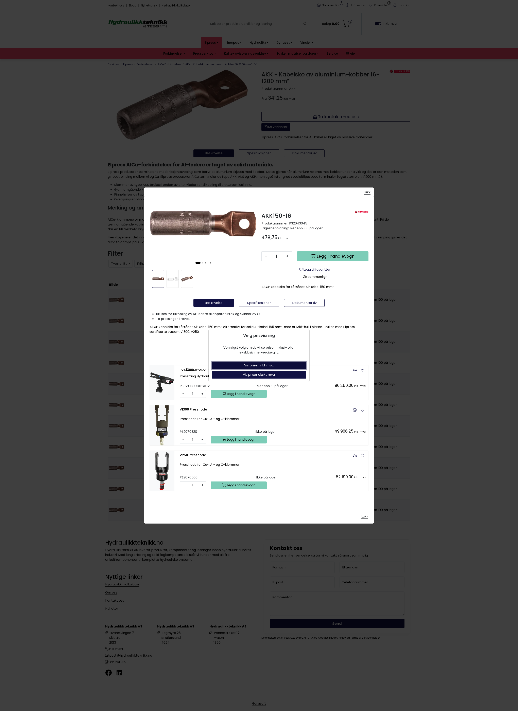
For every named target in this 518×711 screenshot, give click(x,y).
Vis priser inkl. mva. (259, 365)
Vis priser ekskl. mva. (259, 374)
